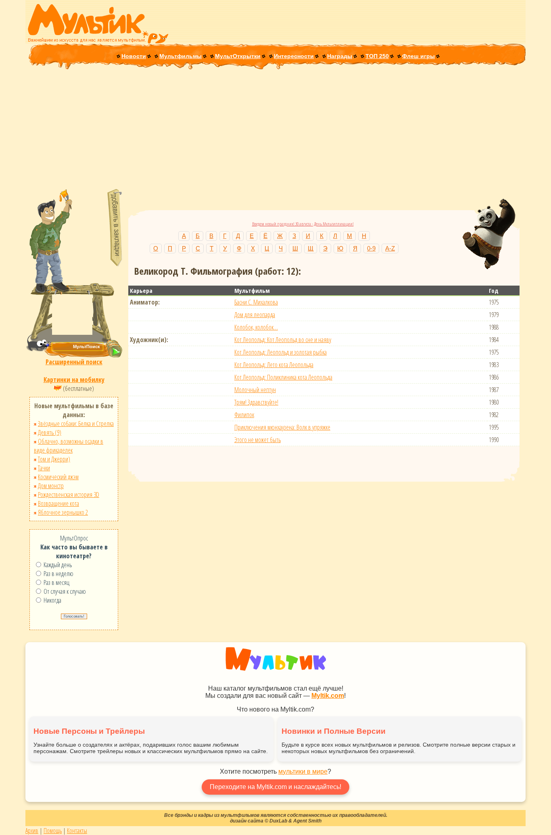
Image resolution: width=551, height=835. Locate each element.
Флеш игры (418, 56)
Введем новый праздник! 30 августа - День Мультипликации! (303, 224)
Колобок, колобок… (256, 327)
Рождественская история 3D (68, 494)
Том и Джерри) (54, 459)
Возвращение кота (58, 503)
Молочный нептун (255, 389)
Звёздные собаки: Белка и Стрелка (76, 423)
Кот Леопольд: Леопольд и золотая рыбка (280, 352)
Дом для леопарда (254, 314)
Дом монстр (51, 485)
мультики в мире (303, 771)
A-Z (390, 248)
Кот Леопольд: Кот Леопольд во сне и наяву (282, 339)
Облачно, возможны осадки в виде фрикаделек (68, 446)
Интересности (294, 56)
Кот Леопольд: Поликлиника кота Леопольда (283, 377)
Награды (339, 56)
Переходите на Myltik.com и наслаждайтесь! (275, 786)
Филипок (244, 414)
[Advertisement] (275, 129)
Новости (133, 56)
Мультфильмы (180, 56)
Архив (31, 830)
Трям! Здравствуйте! (256, 402)
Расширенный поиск (74, 361)
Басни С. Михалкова (256, 302)
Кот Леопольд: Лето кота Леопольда (273, 364)
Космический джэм (58, 476)
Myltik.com (327, 695)
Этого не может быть (257, 439)
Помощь (53, 830)
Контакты (77, 830)
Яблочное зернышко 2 (63, 512)
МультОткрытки (238, 56)
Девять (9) (49, 432)
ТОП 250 (377, 56)
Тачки (44, 467)
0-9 (371, 248)
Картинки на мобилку (74, 379)
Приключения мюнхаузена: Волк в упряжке (282, 427)
